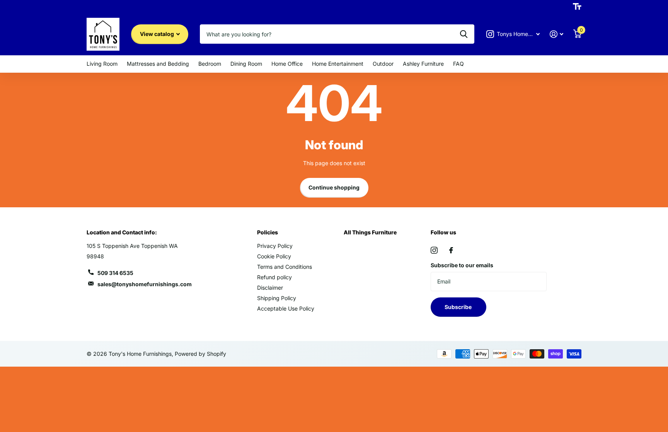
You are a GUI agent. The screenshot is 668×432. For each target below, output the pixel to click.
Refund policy (274, 277)
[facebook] (451, 250)
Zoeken (463, 34)
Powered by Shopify (200, 353)
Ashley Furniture (423, 63)
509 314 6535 (115, 273)
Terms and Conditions (284, 266)
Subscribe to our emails (462, 265)
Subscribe (459, 307)
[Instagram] (434, 250)
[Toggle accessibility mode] (577, 7)
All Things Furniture (370, 232)
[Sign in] (556, 34)
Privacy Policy (275, 245)
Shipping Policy (276, 298)
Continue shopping (334, 187)
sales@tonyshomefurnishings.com (144, 284)
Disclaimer (270, 287)
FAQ (458, 63)
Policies (267, 232)
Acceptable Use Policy (285, 308)
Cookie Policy (274, 256)
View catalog (157, 34)
